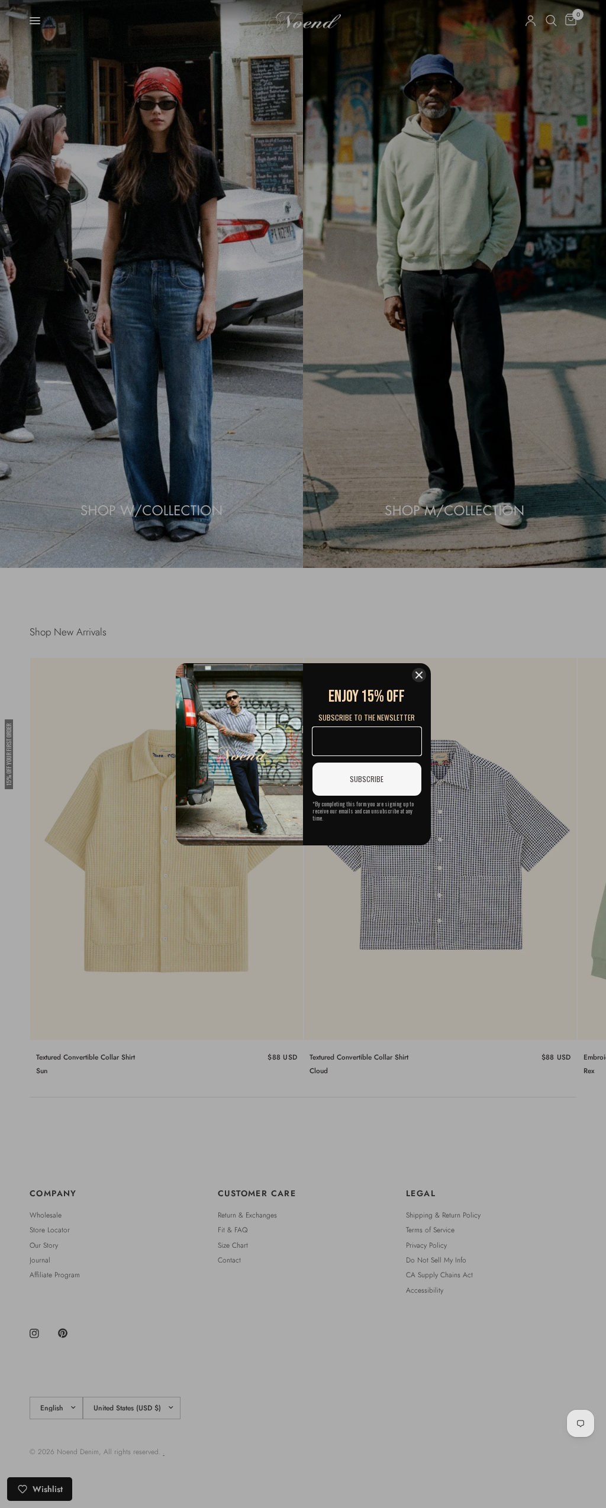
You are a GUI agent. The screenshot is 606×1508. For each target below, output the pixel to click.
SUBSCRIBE (366, 779)
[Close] (419, 675)
